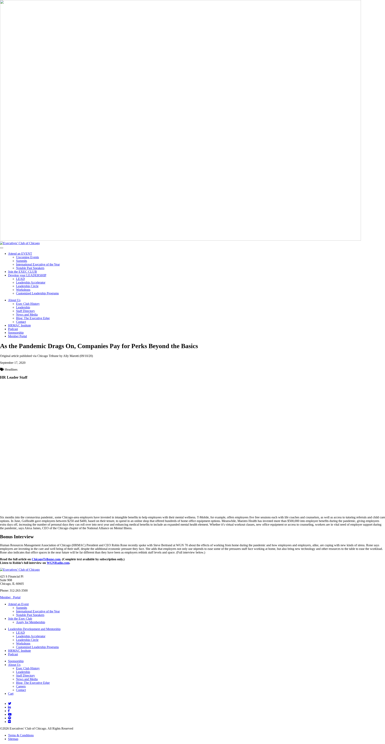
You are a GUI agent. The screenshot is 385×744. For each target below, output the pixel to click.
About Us (14, 300)
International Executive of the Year (38, 264)
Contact (21, 321)
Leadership (23, 307)
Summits (21, 261)
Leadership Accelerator (30, 282)
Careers (21, 686)
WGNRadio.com (58, 563)
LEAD (20, 279)
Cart (10, 693)
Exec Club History (28, 303)
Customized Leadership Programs (37, 293)
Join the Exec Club (20, 618)
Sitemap (13, 739)
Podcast (13, 329)
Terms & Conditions (21, 735)
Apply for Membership (30, 622)
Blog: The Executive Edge (33, 318)
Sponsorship (16, 332)
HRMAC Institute (19, 325)
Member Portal (17, 336)
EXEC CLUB (22, 271)
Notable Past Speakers (30, 268)
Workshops (23, 289)
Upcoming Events (27, 257)
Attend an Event (18, 604)
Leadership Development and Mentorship (34, 629)
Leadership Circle (27, 286)
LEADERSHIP (27, 275)
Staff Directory (25, 311)
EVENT (20, 253)
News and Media (27, 314)
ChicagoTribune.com (46, 559)
